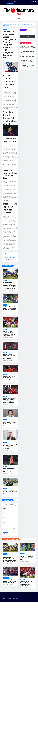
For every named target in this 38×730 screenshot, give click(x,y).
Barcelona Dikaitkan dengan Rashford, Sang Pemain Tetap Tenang (9, 581)
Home (4, 23)
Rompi (5, 60)
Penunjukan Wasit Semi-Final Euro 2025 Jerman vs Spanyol (10, 491)
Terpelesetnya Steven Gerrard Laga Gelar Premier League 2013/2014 (10, 377)
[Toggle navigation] (19, 19)
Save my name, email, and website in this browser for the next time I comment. (10, 529)
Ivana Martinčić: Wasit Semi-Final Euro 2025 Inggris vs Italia (9, 470)
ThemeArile (13, 600)
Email (4, 522)
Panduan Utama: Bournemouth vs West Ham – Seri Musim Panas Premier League (9, 356)
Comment (4, 508)
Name (4, 517)
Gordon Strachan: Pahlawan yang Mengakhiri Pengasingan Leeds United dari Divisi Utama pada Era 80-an (9, 285)
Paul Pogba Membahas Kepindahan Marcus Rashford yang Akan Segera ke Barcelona (9, 400)
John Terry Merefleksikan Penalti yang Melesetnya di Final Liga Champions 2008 (10, 309)
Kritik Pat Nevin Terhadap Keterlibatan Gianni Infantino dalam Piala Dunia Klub (10, 446)
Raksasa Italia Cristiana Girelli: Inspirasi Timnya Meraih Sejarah (9, 422)
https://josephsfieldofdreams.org (11, 257)
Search (23, 29)
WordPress (16, 598)
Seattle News (7, 600)
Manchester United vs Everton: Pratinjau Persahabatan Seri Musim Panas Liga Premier (10, 333)
